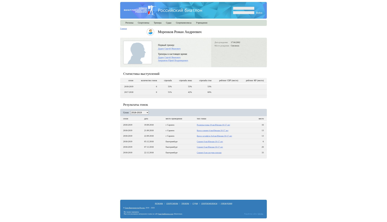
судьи (168, 23)
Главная (123, 28)
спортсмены (143, 23)
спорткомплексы (183, 23)
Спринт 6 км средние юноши (209, 152)
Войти (259, 12)
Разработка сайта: (250, 214)
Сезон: (126, 112)
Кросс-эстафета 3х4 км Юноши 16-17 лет (214, 136)
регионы (129, 23)
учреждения (201, 23)
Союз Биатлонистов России (135, 208)
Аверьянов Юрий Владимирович (173, 60)
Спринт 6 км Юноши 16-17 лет (210, 141)
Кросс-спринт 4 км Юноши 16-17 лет (212, 130)
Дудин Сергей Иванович (169, 49)
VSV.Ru (260, 214)
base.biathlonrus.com (165, 214)
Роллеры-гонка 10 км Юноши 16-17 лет (213, 125)
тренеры (157, 23)
